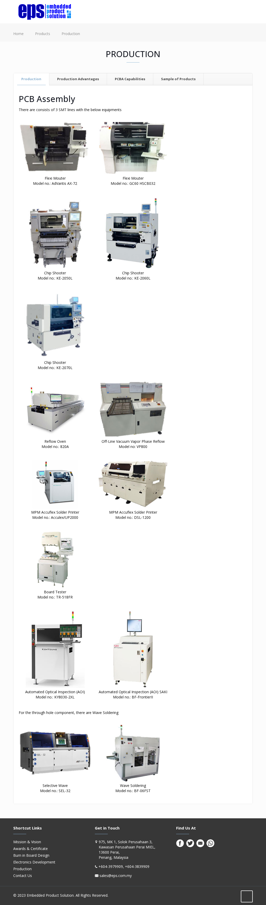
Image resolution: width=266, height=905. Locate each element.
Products (42, 33)
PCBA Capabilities (130, 79)
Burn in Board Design (31, 855)
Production (31, 79)
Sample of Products (178, 79)
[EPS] (44, 11)
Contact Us (22, 875)
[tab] (31, 79)
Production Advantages (78, 79)
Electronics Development (34, 862)
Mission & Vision (27, 841)
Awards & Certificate (30, 848)
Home (18, 33)
